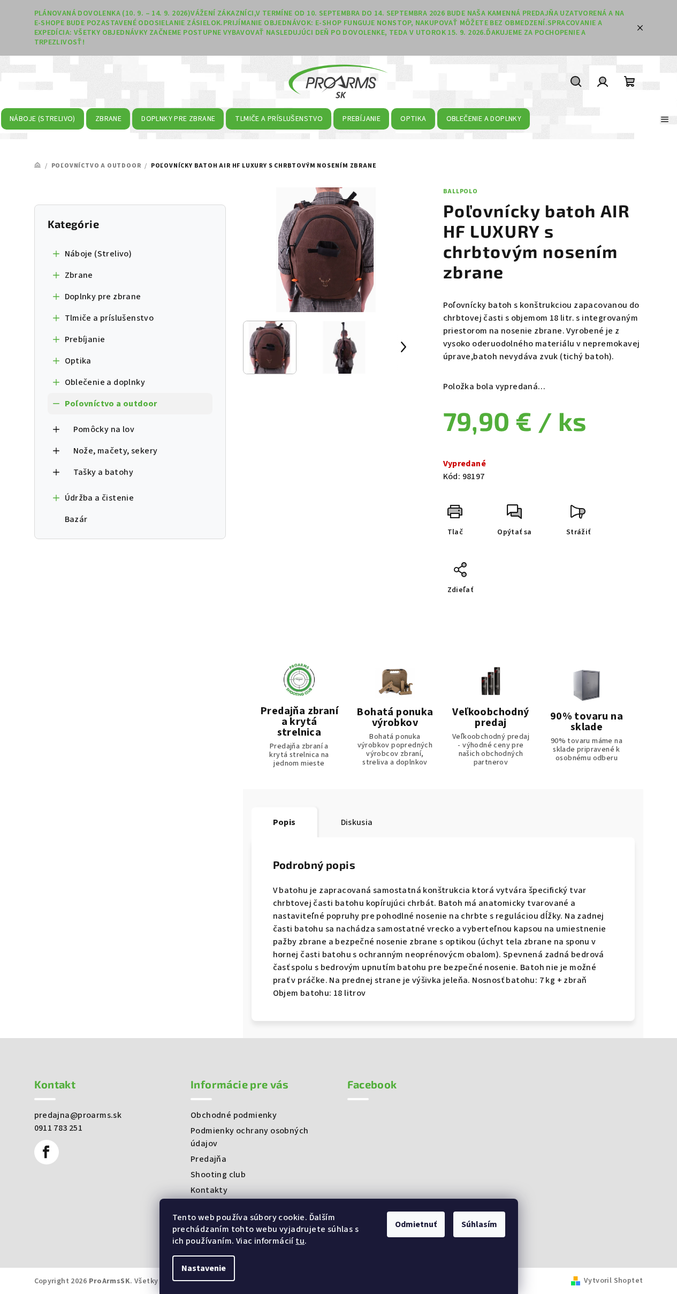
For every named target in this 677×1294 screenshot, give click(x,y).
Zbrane (79, 275)
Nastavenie (203, 1268)
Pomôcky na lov (104, 429)
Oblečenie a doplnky (105, 382)
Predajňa (208, 1159)
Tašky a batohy (103, 472)
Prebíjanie (85, 339)
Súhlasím (479, 1224)
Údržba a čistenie (99, 498)
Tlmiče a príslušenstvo (109, 318)
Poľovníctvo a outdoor (111, 404)
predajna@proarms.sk (78, 1115)
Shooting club (218, 1175)
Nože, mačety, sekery (115, 451)
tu (300, 1241)
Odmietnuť (416, 1224)
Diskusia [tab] (357, 822)
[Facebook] (46, 1152)
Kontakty (209, 1190)
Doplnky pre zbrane (103, 296)
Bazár (76, 519)
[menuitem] (43, 119)
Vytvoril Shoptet (613, 1280)
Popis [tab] (284, 822)
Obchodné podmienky (234, 1115)
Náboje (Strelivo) (98, 254)
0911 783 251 (58, 1128)
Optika (78, 361)
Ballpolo (460, 191)
